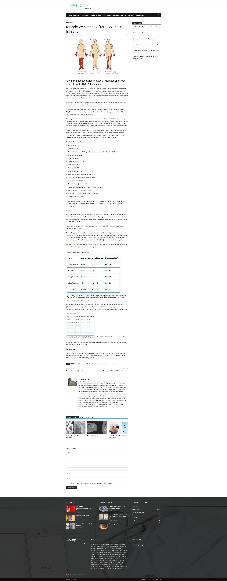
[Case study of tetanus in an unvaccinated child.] (103, 509)
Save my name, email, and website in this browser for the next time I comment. (91, 483)
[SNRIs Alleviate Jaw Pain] (70, 518)
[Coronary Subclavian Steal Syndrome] (75, 427)
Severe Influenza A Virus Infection (76, 371)
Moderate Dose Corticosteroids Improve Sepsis (146, 27)
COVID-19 (73, 363)
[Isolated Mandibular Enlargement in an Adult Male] (118, 427)
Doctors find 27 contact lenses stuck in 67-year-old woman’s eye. (118, 516)
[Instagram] (138, 545)
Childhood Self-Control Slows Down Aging (115, 371)
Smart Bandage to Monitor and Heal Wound (145, 45)
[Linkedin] (79, 409)
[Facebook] (134, 545)
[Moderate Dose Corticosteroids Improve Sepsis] (70, 509)
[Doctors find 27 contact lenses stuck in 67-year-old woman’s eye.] (103, 517)
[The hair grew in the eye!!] (103, 526)
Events (123, 15)
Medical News (96, 15)
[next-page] (70, 441)
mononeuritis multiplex (101, 363)
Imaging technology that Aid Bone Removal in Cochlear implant (146, 57)
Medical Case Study (90, 363)
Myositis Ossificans (92, 435)
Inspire (130, 15)
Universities (140, 15)
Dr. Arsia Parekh (72, 35)
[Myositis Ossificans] (97, 427)
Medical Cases (74, 15)
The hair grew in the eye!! (116, 524)
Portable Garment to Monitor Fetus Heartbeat (146, 50)
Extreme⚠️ (85, 15)
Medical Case (81, 363)
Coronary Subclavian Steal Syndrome (143, 39)
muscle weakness (113, 363)
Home (67, 20)
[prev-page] (67, 441)
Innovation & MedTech (111, 15)
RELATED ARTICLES (72, 417)
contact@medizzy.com (79, 575)
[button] (159, 15)
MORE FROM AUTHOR (86, 417)
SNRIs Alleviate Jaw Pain (140, 33)
